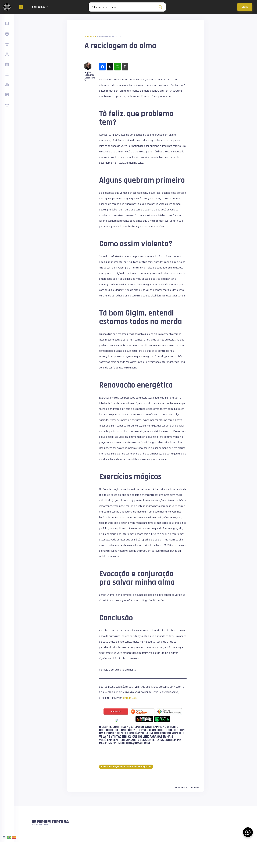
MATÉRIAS (90, 36)
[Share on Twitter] (110, 66)
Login (245, 7)
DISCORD (172, 727)
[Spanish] (14, 837)
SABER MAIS (130, 698)
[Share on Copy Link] (125, 66)
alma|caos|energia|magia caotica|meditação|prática (126, 766)
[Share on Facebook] (102, 66)
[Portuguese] (9, 837)
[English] (5, 837)
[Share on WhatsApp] (117, 66)
